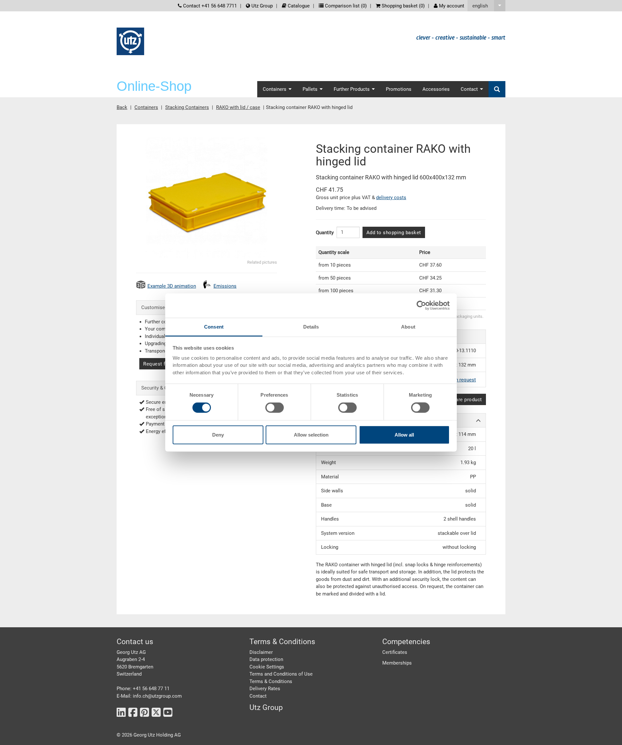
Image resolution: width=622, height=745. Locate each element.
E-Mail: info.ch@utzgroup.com (149, 696)
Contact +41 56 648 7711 (209, 6)
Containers (146, 107)
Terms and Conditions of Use (281, 674)
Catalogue (298, 6)
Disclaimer (261, 652)
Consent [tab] (214, 326)
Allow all (404, 434)
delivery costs (391, 197)
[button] (486, 5)
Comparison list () (345, 6)
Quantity (325, 232)
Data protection (266, 659)
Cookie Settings (266, 667)
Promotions (398, 89)
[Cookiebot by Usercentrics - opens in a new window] (421, 305)
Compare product (462, 400)
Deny (218, 434)
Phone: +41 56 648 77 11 (143, 688)
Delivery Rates (264, 688)
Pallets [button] (310, 89)
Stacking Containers (187, 107)
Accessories (436, 89)
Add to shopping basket (393, 232)
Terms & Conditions (270, 681)
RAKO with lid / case (238, 107)
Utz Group (261, 6)
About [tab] (408, 326)
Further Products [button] (352, 89)
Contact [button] (469, 89)
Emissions (224, 286)
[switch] (274, 408)
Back (122, 107)
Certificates (394, 652)
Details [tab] (311, 326)
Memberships (397, 663)
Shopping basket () (402, 6)
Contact (258, 696)
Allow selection (311, 434)
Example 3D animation (171, 286)
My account (451, 6)
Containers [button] (274, 89)
